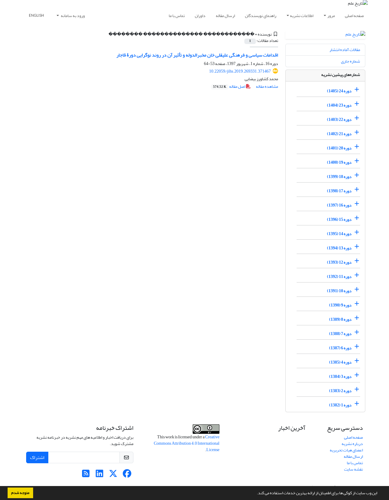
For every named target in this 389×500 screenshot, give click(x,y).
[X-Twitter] (113, 475)
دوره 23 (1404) (339, 105)
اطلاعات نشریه (301, 16)
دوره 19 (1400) (339, 162)
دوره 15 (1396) (339, 219)
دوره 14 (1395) (339, 234)
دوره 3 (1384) (340, 376)
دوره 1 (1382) (340, 405)
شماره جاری (350, 61)
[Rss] (85, 475)
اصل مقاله (229, 86)
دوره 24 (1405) (339, 91)
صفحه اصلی (354, 16)
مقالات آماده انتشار (344, 50)
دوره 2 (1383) (340, 391)
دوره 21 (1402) (339, 134)
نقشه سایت (353, 469)
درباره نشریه (352, 444)
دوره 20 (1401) (339, 148)
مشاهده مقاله (267, 86)
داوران (200, 16)
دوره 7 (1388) (340, 334)
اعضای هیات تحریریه (346, 450)
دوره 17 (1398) (339, 191)
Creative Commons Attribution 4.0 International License (186, 443)
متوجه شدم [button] (20, 492)
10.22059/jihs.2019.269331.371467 (240, 71)
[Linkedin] (99, 475)
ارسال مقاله (225, 16)
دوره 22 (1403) (339, 119)
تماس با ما (177, 16)
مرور (331, 16)
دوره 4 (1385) (340, 362)
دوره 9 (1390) (340, 305)
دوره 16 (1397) (339, 205)
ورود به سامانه (72, 16)
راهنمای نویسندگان (260, 16)
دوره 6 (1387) (340, 348)
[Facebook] (126, 475)
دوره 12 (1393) (339, 262)
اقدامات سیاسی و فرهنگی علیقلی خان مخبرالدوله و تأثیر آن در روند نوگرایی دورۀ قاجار (197, 55)
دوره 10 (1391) (339, 291)
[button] (255, 494)
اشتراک (37, 457)
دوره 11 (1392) (339, 276)
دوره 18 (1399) (339, 177)
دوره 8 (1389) (340, 319)
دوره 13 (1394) (339, 248)
